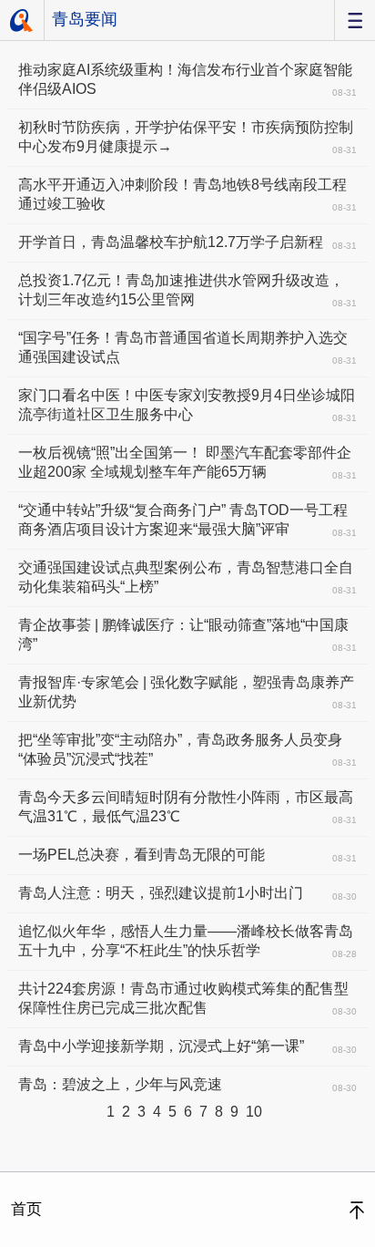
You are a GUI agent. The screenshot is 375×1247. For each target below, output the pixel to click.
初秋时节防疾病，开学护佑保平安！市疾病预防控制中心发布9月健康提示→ (187, 137)
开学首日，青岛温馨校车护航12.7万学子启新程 (187, 242)
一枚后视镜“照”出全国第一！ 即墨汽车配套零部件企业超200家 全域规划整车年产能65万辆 (187, 462)
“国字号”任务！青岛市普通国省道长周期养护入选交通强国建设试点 (187, 348)
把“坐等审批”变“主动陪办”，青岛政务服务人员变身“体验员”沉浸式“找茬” (187, 750)
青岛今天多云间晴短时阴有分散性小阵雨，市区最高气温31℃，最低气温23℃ (187, 807)
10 (254, 1111)
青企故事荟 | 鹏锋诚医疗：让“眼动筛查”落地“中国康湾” (187, 635)
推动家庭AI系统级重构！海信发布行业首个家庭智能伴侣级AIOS (187, 80)
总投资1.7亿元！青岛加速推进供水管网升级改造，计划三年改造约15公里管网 (187, 290)
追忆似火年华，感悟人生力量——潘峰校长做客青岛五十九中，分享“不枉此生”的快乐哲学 (187, 941)
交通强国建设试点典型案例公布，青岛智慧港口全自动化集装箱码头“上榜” (187, 577)
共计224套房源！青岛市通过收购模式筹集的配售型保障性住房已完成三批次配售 (187, 998)
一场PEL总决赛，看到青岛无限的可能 (187, 855)
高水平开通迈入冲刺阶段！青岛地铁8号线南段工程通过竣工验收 (187, 194)
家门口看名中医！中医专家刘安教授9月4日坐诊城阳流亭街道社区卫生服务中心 (187, 405)
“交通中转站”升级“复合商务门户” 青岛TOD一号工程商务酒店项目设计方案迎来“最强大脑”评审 (187, 520)
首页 (22, 20)
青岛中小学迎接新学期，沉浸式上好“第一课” (187, 1046)
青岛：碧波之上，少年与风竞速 (187, 1085)
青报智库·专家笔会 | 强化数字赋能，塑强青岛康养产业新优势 (187, 692)
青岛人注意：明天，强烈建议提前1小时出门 (187, 893)
